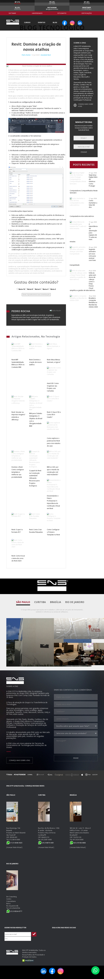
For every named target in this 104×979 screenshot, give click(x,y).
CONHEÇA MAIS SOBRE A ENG (85, 105)
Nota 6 (37, 289)
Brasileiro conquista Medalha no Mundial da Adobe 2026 (93, 302)
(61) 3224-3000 (78, 840)
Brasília (55, 602)
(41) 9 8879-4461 (48, 843)
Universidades (37, 13)
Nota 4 (45, 289)
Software (12, 13)
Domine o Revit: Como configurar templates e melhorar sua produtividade (18, 472)
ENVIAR (75, 758)
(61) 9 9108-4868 (79, 843)
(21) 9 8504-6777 (16, 911)
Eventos (41, 22)
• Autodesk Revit (45, 55)
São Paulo (23, 602)
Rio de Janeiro (74, 602)
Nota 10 (21, 289)
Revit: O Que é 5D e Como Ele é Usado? (54, 414)
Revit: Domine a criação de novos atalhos (35, 362)
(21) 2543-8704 (14, 908)
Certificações (86, 13)
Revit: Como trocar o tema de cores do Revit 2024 (18, 558)
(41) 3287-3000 (46, 840)
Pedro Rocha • (27, 55)
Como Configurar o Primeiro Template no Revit (53, 532)
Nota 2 (53, 289)
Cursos (27, 22)
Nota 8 (30, 289)
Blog (55, 22)
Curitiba (40, 602)
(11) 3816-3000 (14, 840)
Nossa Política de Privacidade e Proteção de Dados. (33, 956)
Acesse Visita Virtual (14, 847)
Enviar (84, 152)
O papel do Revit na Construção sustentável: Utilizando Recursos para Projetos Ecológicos (35, 478)
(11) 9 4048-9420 (16, 843)
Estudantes (61, 13)
